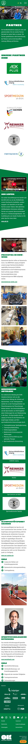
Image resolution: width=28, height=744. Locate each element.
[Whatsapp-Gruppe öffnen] (26, 717)
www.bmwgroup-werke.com (9, 282)
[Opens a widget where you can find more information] (23, 741)
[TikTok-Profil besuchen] (22, 717)
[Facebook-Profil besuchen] (2, 717)
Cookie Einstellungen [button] (20, 724)
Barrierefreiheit (19, 727)
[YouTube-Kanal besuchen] (18, 717)
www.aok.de (4, 221)
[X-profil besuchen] (10, 717)
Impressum (18, 721)
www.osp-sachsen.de (7, 555)
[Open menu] (25, 3)
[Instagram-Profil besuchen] (6, 717)
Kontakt (3, 721)
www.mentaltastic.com (7, 659)
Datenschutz (4, 724)
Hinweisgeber (4, 727)
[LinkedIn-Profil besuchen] (14, 717)
